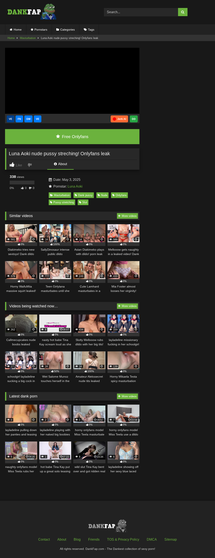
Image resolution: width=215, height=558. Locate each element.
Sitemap (170, 539)
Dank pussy (85, 195)
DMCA (152, 539)
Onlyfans (121, 195)
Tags (91, 29)
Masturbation (28, 38)
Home (18, 29)
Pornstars (40, 29)
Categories (67, 29)
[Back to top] (202, 545)
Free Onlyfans (74, 136)
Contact (44, 539)
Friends (94, 539)
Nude (104, 195)
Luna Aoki (75, 186)
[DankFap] (48, 12)
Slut (84, 202)
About (62, 164)
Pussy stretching (63, 202)
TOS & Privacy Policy (123, 539)
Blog (77, 539)
